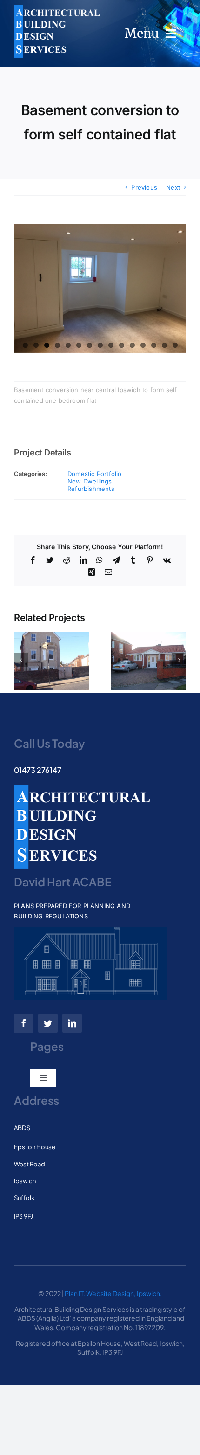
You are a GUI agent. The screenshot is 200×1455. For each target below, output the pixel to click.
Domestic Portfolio (94, 473)
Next (173, 187)
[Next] (179, 660)
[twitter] (48, 1023)
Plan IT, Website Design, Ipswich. (113, 1293)
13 (153, 345)
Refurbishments (90, 488)
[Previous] (21, 660)
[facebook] (23, 1023)
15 (175, 345)
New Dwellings (89, 481)
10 (121, 345)
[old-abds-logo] (57, 7)
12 (143, 345)
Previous (144, 187)
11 (132, 345)
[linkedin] (72, 1023)
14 (164, 345)
